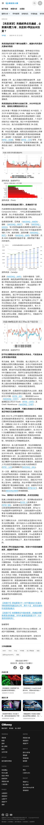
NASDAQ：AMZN (29, 221)
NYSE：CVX (26, 140)
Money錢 (5, 773)
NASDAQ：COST (10, 399)
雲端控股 (26, 758)
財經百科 (4, 778)
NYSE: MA (6, 505)
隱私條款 (4, 821)
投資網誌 (4, 770)
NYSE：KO (17, 396)
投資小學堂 (5, 775)
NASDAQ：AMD (22, 235)
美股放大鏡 (5, 781)
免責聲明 (32, 821)
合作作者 (4, 752)
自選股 (22, 9)
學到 (24, 770)
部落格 (11, 728)
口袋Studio (26, 773)
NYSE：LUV (7, 467)
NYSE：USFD (28, 401)
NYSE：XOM (7, 140)
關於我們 (4, 728)
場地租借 (26, 790)
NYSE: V (23, 502)
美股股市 (4, 796)
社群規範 (25, 821)
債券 (3, 804)
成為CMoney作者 (28, 787)
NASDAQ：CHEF (26, 404)
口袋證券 (4, 784)
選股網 (25, 755)
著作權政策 (18, 821)
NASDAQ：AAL (28, 467)
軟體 (3, 740)
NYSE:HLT (32, 488)
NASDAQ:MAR (12, 490)
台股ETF (4, 799)
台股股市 (4, 793)
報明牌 (25, 761)
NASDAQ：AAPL (14, 276)
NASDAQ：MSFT (15, 224)
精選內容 (14, 9)
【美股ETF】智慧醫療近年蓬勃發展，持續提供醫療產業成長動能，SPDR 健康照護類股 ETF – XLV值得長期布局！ (22, 615)
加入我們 (18, 728)
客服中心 (26, 782)
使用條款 (10, 821)
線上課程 (4, 746)
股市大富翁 (26, 752)
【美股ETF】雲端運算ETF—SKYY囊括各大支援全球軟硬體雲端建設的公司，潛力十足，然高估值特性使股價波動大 (22, 606)
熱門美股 (5, 9)
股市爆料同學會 (7, 761)
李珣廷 (4, 35)
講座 (3, 743)
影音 (3, 749)
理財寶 (4, 738)
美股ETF (4, 802)
